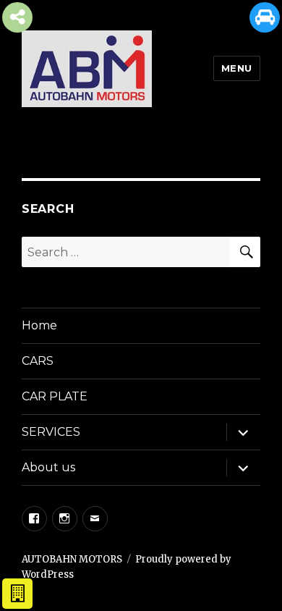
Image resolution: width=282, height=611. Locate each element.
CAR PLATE (54, 396)
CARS (38, 361)
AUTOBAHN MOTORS (72, 559)
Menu (236, 68)
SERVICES (51, 432)
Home (39, 325)
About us (48, 467)
